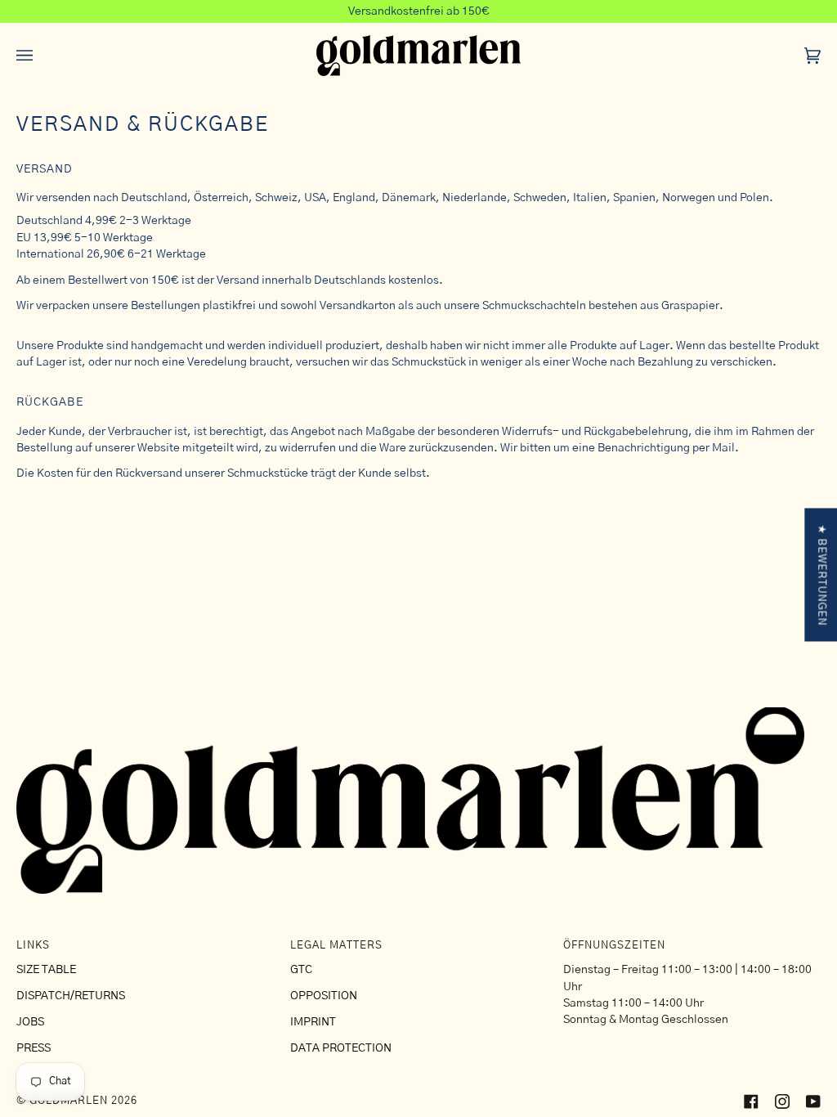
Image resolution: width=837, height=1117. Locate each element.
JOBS (30, 1022)
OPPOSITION (323, 996)
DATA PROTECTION (341, 1048)
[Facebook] (751, 1101)
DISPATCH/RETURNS (70, 996)
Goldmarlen (68, 1101)
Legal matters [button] (336, 945)
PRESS (33, 1048)
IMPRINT (313, 1022)
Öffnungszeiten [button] (614, 945)
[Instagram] (782, 1101)
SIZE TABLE (46, 970)
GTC (301, 970)
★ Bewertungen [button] (821, 575)
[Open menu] (40, 55)
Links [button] (33, 945)
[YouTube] (813, 1101)
